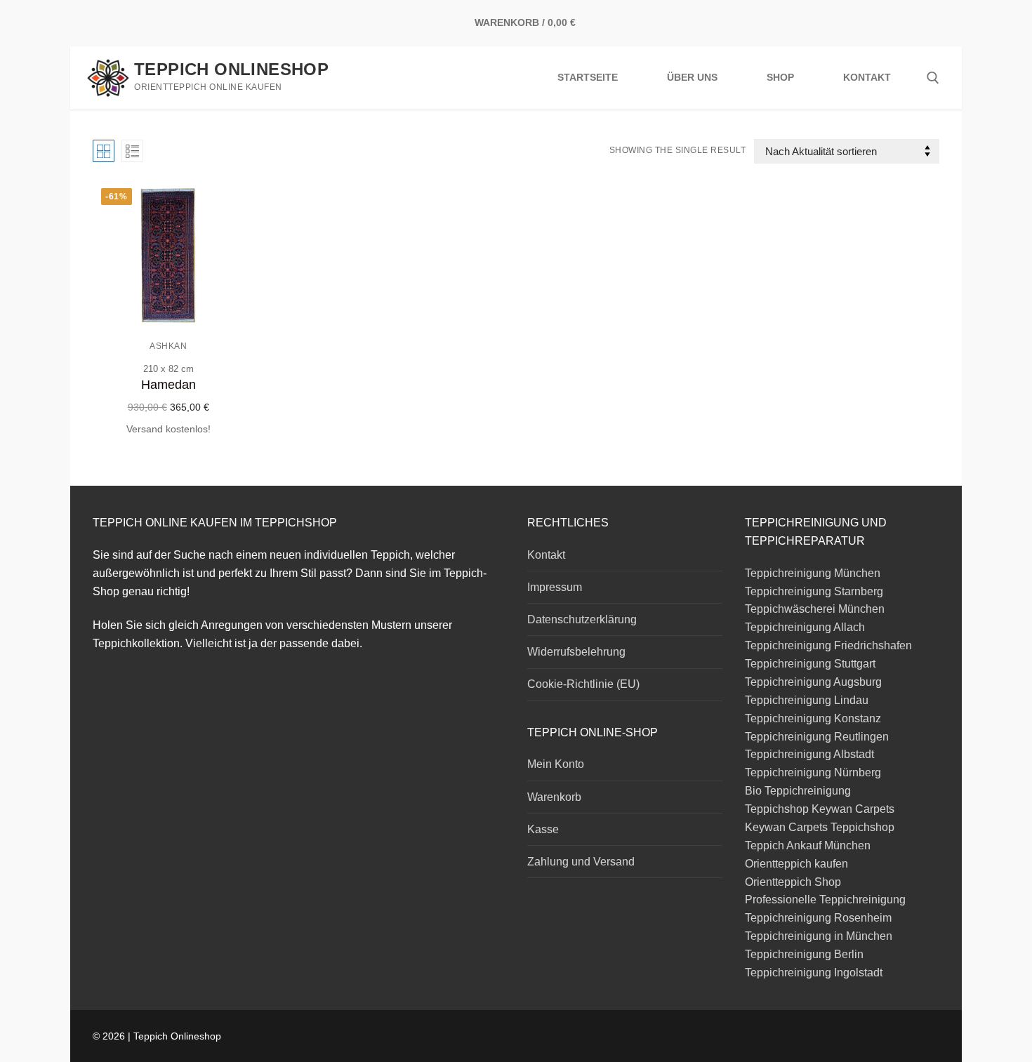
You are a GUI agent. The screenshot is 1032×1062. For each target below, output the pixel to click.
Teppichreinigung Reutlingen (817, 737)
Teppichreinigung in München (818, 936)
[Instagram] (907, 23)
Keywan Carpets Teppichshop (819, 827)
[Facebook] (885, 23)
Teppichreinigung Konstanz (813, 718)
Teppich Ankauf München (808, 845)
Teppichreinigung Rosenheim (818, 918)
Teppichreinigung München (814, 573)
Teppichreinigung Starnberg (814, 591)
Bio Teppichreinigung (798, 791)
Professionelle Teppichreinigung (825, 899)
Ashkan (168, 346)
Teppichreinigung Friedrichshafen (828, 645)
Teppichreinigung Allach (805, 627)
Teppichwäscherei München (815, 609)
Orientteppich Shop (793, 882)
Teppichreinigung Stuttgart (810, 664)
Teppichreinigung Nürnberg (813, 772)
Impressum (554, 587)
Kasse (543, 829)
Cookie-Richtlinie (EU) (583, 684)
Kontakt (546, 555)
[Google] (928, 23)
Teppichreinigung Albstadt (809, 754)
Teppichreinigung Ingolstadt (813, 972)
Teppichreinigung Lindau (806, 700)
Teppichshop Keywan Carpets (819, 809)
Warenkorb (554, 797)
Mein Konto (555, 764)
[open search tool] (933, 78)
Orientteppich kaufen (796, 864)
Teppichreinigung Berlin (804, 954)
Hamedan (168, 385)
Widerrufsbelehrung (576, 652)
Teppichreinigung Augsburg (813, 682)
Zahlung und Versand (581, 862)
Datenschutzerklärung (582, 619)
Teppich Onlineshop (231, 69)
